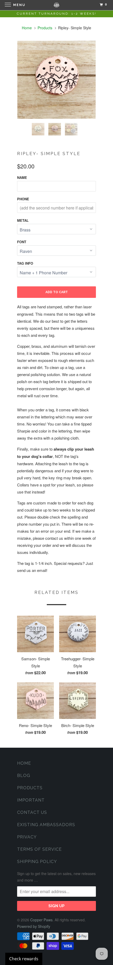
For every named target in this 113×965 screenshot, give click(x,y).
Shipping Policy (37, 861)
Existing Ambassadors (46, 824)
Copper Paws (41, 919)
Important (31, 800)
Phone (23, 198)
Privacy (27, 837)
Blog (23, 775)
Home (24, 763)
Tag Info (25, 263)
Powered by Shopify (33, 926)
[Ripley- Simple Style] (56, 80)
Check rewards (23, 959)
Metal (23, 220)
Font (21, 241)
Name (22, 177)
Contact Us (32, 812)
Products (45, 27)
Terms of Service (39, 849)
